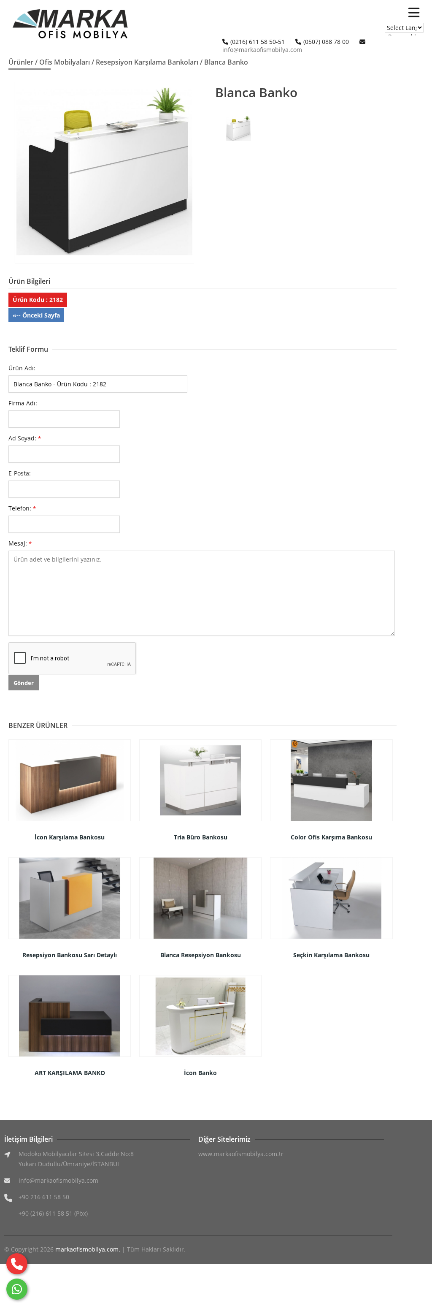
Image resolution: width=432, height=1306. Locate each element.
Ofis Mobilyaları (64, 62)
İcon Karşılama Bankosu (70, 837)
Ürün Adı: (21, 368)
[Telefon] (16, 1263)
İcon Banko (200, 1073)
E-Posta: (19, 473)
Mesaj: (20, 543)
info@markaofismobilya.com (262, 50)
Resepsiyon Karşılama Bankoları (147, 62)
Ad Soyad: (24, 438)
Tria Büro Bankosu (200, 837)
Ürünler (20, 62)
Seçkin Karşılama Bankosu (331, 955)
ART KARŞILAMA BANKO (70, 1073)
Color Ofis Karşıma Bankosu (331, 837)
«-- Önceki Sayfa (36, 315)
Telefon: (22, 508)
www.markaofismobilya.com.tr (241, 1154)
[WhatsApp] (16, 1289)
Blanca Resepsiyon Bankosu (200, 955)
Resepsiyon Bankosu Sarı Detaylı (69, 955)
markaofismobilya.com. (87, 1249)
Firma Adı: (22, 403)
